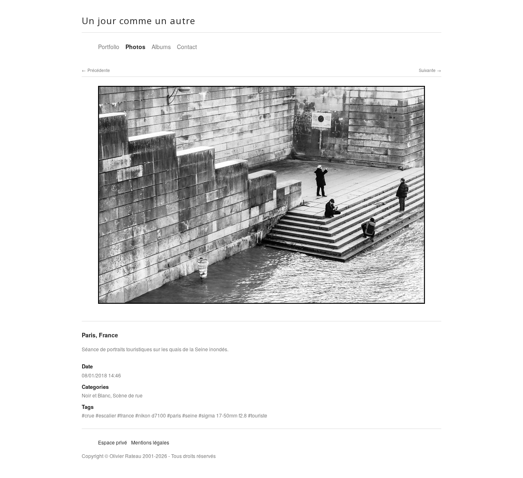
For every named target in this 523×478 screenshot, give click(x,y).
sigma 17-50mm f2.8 (224, 415)
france (127, 415)
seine (191, 415)
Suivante (427, 70)
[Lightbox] (261, 305)
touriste (259, 415)
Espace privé (112, 442)
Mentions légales (150, 442)
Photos (135, 47)
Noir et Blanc (96, 395)
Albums (161, 47)
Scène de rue (128, 395)
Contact (187, 47)
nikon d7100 (152, 415)
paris (175, 415)
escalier (107, 415)
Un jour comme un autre (138, 20)
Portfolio (108, 47)
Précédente (98, 70)
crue (89, 415)
